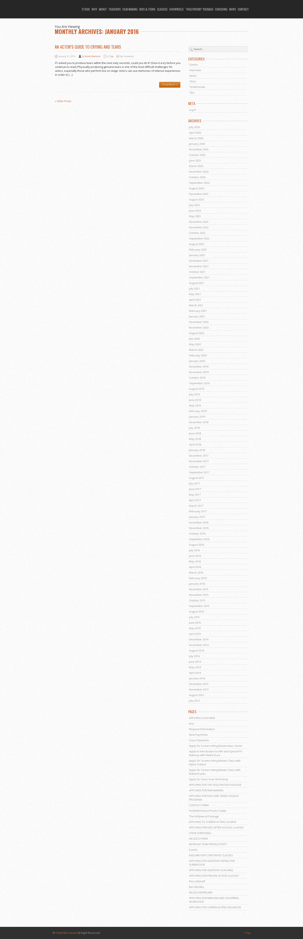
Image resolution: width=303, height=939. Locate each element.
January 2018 (197, 450)
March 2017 (196, 506)
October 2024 (197, 177)
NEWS (232, 9)
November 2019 (199, 372)
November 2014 (199, 645)
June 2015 (195, 622)
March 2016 (196, 572)
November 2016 (199, 528)
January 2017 (197, 517)
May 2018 (195, 439)
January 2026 (197, 144)
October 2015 (197, 600)
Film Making (130, 9)
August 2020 (196, 333)
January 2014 (197, 678)
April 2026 (195, 132)
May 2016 (195, 561)
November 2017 (199, 461)
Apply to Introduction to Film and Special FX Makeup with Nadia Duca (215, 753)
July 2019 (194, 394)
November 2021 (199, 266)
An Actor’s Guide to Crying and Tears (88, 47)
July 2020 (194, 338)
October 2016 (197, 533)
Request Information (202, 729)
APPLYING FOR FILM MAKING (206, 790)
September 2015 (199, 606)
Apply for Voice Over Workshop (208, 779)
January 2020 (197, 361)
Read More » (169, 84)
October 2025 (197, 155)
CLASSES (162, 9)
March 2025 (196, 166)
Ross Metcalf (197, 881)
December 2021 (198, 261)
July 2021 (194, 288)
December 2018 (198, 422)
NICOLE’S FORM (198, 838)
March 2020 (196, 350)
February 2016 (198, 578)
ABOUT (103, 9)
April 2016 (195, 567)
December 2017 (198, 455)
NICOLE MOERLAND (201, 892)
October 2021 (197, 272)
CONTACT (243, 9)
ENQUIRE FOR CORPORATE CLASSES (211, 855)
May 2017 (195, 494)
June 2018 (195, 433)
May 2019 (195, 405)
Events (193, 64)
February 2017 (198, 511)
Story (192, 81)
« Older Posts (63, 101)
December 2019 (198, 366)
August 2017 (196, 478)
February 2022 (198, 249)
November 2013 (199, 689)
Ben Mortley (196, 887)
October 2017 (197, 467)
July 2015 (194, 617)
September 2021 (199, 277)
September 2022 (199, 238)
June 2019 (195, 400)
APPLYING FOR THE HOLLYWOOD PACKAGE (215, 785)
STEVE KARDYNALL (200, 833)
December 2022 (198, 222)
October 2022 (197, 233)
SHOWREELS (176, 9)
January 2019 (197, 416)
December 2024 (198, 171)
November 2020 (199, 327)
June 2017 (195, 489)
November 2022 (199, 227)
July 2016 (194, 550)
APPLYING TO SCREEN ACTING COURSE (212, 822)
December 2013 (198, 684)
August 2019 (196, 389)
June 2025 (195, 160)
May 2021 (195, 294)
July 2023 (194, 205)
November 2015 (199, 595)
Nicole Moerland (92, 56)
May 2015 (195, 628)
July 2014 (194, 656)
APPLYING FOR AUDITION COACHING (211, 870)
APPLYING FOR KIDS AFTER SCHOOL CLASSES (216, 827)
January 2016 (197, 584)
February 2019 (198, 411)
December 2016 (198, 522)
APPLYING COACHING (202, 718)
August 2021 (196, 283)
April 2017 (195, 500)
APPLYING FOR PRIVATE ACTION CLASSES (214, 876)
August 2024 (196, 188)
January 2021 (197, 316)
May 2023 (195, 216)
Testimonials (197, 87)
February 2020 (198, 355)
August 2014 (196, 650)
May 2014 (195, 667)
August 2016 (196, 545)
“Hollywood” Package (199, 9)
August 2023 (196, 199)
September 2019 (199, 383)
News (192, 76)
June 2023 (195, 210)
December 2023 (198, 194)
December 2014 (198, 639)
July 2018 (194, 428)
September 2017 (199, 472)
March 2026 (196, 138)
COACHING (221, 9)
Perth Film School (66, 933)
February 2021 (198, 311)
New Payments (198, 734)
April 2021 (195, 300)
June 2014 (195, 661)
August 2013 (196, 695)
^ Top (247, 933)
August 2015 (196, 611)
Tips (111, 56)
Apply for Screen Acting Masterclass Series (215, 746)
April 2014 (195, 673)
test (191, 723)
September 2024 (199, 183)
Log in (192, 110)
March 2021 (196, 305)
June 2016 (195, 556)
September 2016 (199, 539)
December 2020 (198, 322)
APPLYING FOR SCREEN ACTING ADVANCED (215, 907)
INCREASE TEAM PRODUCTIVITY (208, 844)
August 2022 (196, 244)
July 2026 (194, 127)
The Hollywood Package (204, 816)
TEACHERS (114, 9)
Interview (195, 70)
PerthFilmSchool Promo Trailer (208, 811)
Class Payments (199, 740)
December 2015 (198, 589)
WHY (94, 9)
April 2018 (195, 444)
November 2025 (199, 149)
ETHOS (86, 9)
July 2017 (194, 483)
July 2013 (194, 700)
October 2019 (197, 377)
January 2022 (197, 255)
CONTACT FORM (199, 805)
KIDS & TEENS (147, 9)
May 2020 (195, 344)
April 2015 (195, 634)
